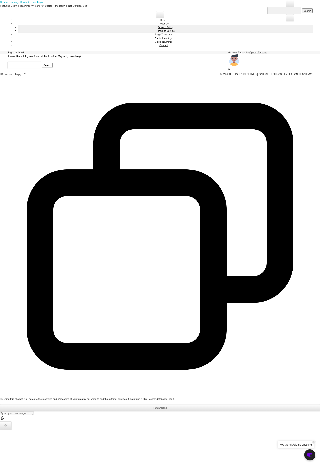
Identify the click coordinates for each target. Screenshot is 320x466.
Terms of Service (165, 30)
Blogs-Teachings (163, 34)
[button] (309, 454)
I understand (160, 407)
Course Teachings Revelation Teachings (21, 2)
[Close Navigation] (290, 17)
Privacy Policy (165, 27)
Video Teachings (164, 41)
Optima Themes (258, 52)
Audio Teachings (164, 38)
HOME (163, 20)
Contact (163, 45)
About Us (164, 23)
